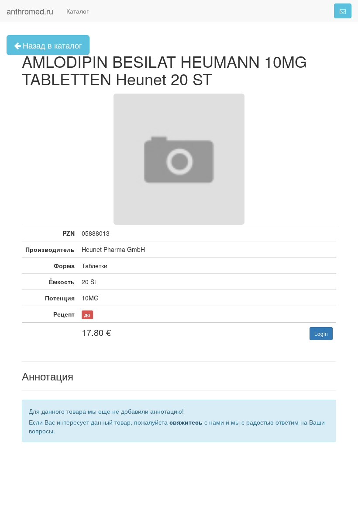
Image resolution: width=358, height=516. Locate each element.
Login (321, 333)
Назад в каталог (51, 45)
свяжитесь (186, 422)
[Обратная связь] (342, 10)
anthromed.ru (30, 11)
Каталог (77, 11)
